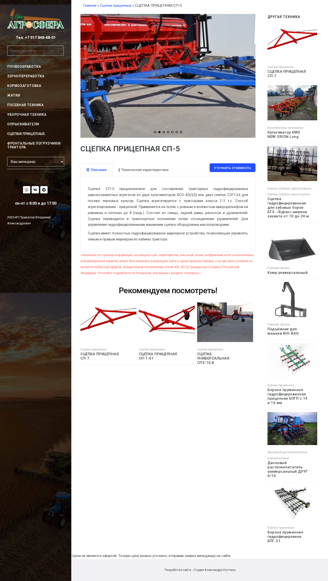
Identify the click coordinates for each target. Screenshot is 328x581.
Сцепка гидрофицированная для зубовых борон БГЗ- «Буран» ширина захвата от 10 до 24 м (288, 207)
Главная (89, 5)
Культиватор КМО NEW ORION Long (283, 134)
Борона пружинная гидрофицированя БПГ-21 (285, 536)
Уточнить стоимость (232, 168)
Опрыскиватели (23, 124)
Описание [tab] (99, 170)
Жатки (13, 95)
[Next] (250, 75)
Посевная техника (25, 105)
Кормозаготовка (24, 86)
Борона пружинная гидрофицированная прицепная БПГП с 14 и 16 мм (287, 396)
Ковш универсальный (287, 272)
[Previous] (85, 75)
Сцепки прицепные (26, 134)
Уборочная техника (26, 114)
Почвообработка (24, 66)
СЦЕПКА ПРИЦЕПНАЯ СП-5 (130, 148)
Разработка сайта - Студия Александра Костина (200, 570)
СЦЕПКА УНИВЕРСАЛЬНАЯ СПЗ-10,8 (213, 358)
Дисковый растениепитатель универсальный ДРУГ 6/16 (287, 469)
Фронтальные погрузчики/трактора (34, 145)
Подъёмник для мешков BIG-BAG (283, 331)
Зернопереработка (25, 76)
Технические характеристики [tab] (145, 170)
